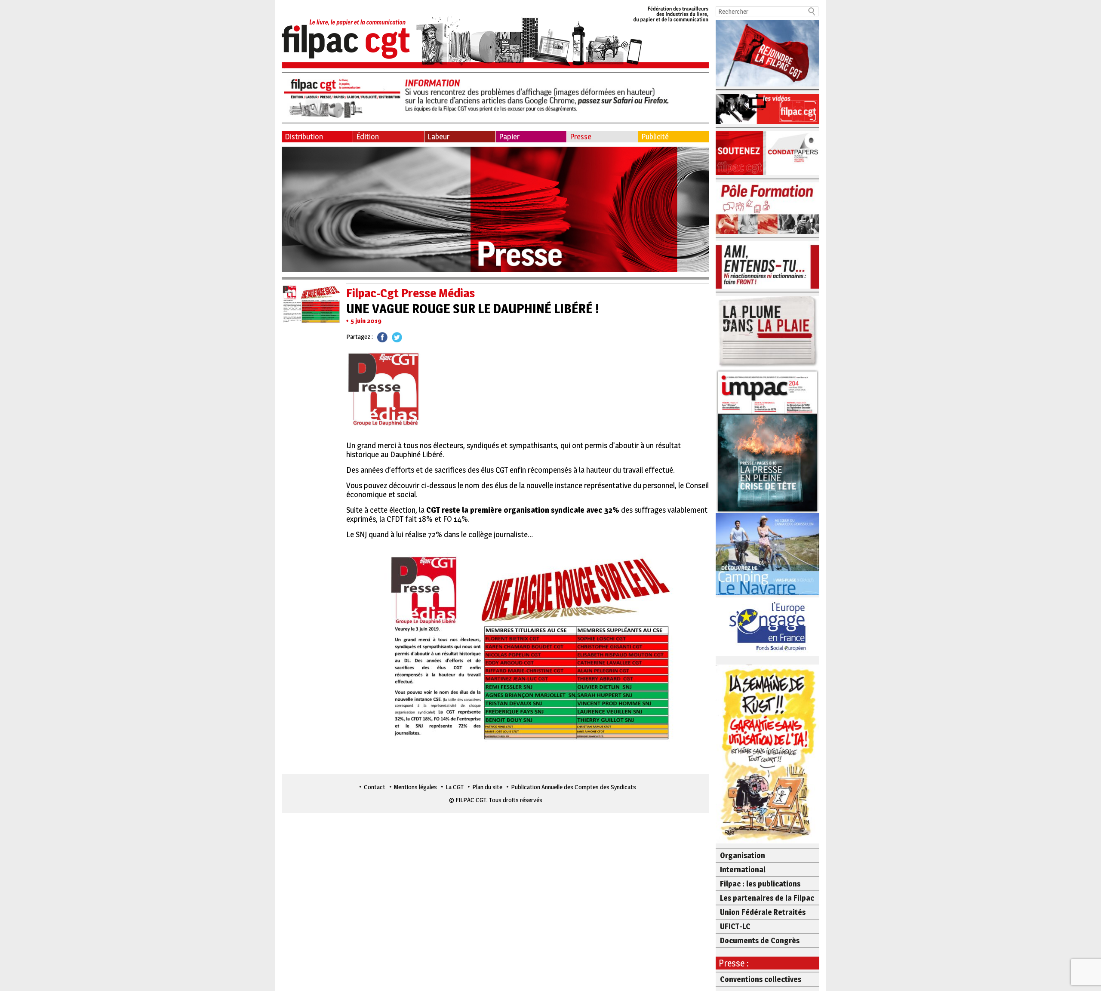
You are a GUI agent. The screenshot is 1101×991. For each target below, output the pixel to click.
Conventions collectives (760, 979)
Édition (367, 136)
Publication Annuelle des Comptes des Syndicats (573, 787)
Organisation (742, 855)
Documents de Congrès (760, 940)
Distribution (304, 136)
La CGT (455, 787)
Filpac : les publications (760, 883)
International (743, 869)
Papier (509, 136)
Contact (374, 787)
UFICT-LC (735, 926)
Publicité (655, 136)
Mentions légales (415, 787)
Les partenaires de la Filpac (767, 897)
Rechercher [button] (812, 11)
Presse (580, 136)
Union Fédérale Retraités (763, 912)
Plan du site (487, 787)
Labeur (438, 136)
